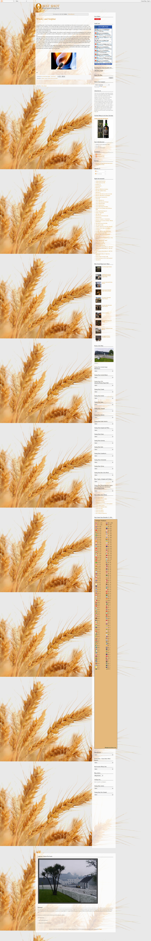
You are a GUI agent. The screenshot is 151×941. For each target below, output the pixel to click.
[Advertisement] (103, 821)
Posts (97, 171)
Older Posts (88, 83)
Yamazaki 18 (98, 259)
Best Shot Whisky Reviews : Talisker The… (102, 48)
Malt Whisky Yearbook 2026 (101, 233)
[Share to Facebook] (63, 76)
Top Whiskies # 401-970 (100, 243)
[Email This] (58, 76)
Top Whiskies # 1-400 (100, 242)
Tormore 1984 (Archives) (100, 245)
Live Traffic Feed (103, 26)
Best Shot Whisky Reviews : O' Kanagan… (102, 62)
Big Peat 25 (98, 187)
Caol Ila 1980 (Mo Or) (100, 200)
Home (61, 83)
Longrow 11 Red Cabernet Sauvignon (103, 228)
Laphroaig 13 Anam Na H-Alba (101, 223)
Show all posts (71, 14)
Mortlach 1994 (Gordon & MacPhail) (103, 234)
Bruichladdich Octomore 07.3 (101, 197)
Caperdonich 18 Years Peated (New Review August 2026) (106, 275)
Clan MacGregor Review (107, 266)
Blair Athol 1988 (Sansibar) (101, 190)
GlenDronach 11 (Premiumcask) (102, 215)
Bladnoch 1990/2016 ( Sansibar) (102, 189)
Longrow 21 (98, 229)
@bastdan (99, 154)
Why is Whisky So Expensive (101, 513)
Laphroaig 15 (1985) (99, 225)
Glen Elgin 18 (98, 214)
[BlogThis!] (60, 76)
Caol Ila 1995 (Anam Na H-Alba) (102, 206)
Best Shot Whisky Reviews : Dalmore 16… (102, 34)
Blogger (100, 929)
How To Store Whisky (100, 497)
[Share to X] (61, 76)
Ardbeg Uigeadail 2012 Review (101, 118)
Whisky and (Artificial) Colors (101, 507)
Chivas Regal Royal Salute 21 (101, 211)
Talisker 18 (98, 236)
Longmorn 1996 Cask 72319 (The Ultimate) (104, 226)
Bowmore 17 (98, 192)
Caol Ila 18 (98, 198)
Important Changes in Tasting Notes (103, 219)
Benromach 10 (98, 186)
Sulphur (42, 78)
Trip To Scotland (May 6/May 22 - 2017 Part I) (104, 246)
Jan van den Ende (100, 156)
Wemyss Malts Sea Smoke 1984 (102, 256)
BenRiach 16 (98, 184)
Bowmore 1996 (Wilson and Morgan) (103, 195)
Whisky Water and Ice (100, 505)
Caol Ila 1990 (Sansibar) (100, 203)
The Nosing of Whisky (100, 500)
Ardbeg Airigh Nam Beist (100, 181)
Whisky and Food (99, 508)
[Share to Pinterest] (64, 76)
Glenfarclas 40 (98, 217)
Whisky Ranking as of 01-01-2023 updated (104, 258)
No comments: (53, 76)
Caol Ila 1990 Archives (100, 205)
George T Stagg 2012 (100, 212)
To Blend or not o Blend (100, 502)
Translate (104, 86)
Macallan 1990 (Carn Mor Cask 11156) (103, 231)
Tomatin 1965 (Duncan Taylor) (101, 240)
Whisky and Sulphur (46, 18)
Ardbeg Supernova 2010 (100, 182)
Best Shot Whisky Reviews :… (104, 41)
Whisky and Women (100, 511)
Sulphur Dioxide (47, 78)
